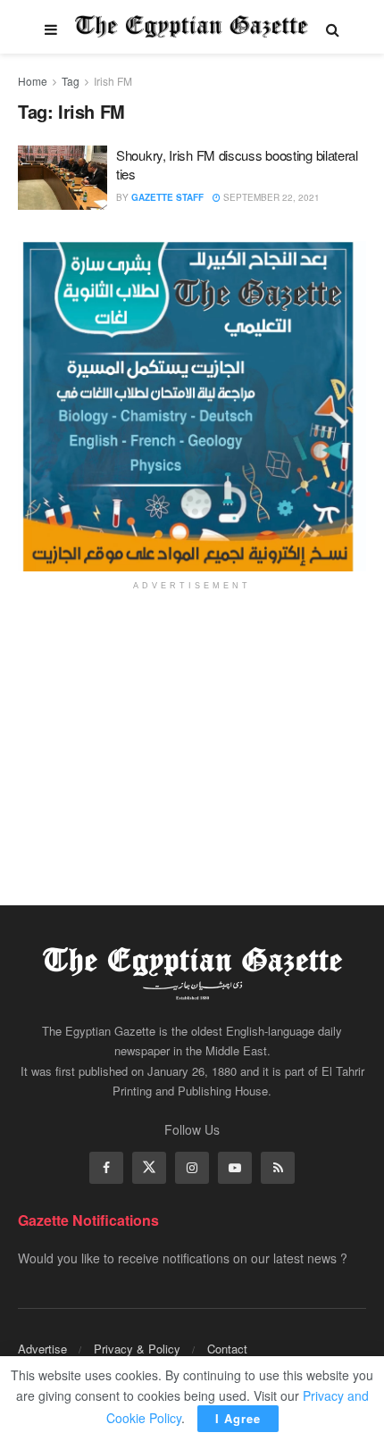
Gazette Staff (167, 197)
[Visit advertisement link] (192, 406)
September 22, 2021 (270, 197)
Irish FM (113, 80)
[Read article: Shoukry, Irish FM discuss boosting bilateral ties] (62, 178)
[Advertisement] (192, 735)
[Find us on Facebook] (106, 1168)
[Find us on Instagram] (192, 1168)
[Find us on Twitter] (149, 1168)
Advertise (42, 1348)
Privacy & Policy (137, 1348)
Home (32, 80)
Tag (70, 80)
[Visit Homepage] (191, 26)
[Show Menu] (51, 27)
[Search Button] (332, 27)
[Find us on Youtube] (235, 1168)
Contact (227, 1348)
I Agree (238, 1418)
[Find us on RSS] (278, 1168)
